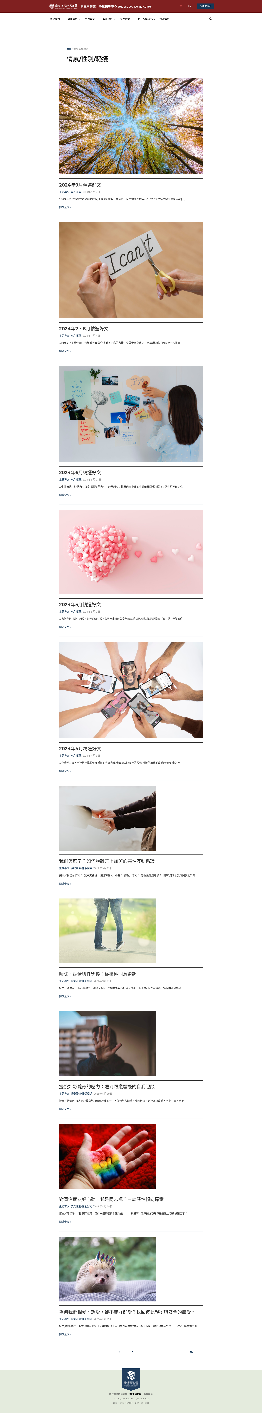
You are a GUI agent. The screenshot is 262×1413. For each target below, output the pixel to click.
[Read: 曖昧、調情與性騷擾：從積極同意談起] (107, 930)
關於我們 (55, 18)
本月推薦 (76, 192)
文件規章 (125, 18)
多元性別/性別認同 (81, 1206)
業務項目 (107, 18)
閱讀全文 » (65, 207)
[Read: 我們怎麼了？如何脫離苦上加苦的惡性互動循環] (107, 818)
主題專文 (90, 18)
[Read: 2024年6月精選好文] (131, 413)
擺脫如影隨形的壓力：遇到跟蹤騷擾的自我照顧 (107, 1086)
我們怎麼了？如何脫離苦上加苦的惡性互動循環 (107, 861)
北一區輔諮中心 (146, 18)
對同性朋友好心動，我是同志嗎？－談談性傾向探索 (111, 1199)
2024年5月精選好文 (80, 604)
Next (194, 1352)
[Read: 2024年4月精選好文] (131, 689)
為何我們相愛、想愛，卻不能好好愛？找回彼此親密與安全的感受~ (126, 1312)
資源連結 (164, 18)
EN (189, 6)
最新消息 (72, 18)
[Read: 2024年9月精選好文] (131, 126)
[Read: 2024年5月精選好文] (131, 551)
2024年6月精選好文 (80, 472)
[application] (61, 19)
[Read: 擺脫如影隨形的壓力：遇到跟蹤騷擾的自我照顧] (107, 1043)
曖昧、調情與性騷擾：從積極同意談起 (97, 974)
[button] (205, 6)
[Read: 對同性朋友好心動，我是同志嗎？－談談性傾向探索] (107, 1156)
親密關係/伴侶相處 (81, 868)
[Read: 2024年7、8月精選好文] (131, 269)
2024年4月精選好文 (80, 748)
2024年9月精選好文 (80, 185)
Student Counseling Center (116, 6)
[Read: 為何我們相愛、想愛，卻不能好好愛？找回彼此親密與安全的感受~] (107, 1268)
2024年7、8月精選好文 (84, 328)
